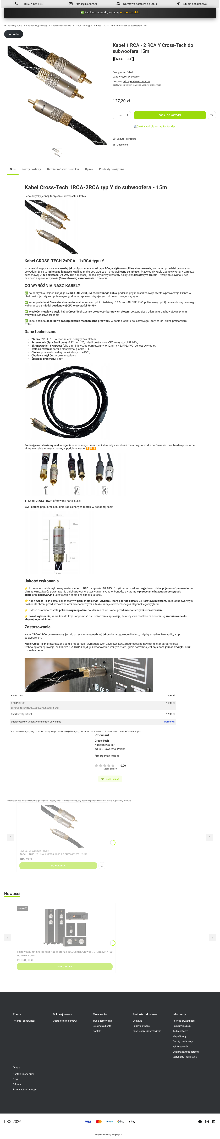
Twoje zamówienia (103, 1020)
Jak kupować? (180, 1046)
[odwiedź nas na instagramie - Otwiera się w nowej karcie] (207, 1122)
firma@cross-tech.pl (107, 755)
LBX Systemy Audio (13, 25)
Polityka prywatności (184, 1020)
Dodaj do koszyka (170, 115)
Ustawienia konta (102, 1025)
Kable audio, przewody (36, 25)
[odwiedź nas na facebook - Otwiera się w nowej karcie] (200, 1122)
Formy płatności (141, 1025)
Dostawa (137, 1020)
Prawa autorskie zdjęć (24, 1089)
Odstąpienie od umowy (65, 1020)
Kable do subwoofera (61, 25)
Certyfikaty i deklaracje (185, 1056)
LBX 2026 (12, 1121)
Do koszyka (58, 865)
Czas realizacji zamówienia (147, 1031)
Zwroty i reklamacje (183, 1041)
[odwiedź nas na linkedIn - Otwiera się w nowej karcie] (214, 1122)
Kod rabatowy (180, 1031)
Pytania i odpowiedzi (24, 1020)
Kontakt (97, 1031)
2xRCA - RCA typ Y (83, 25)
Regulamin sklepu (182, 1025)
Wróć (14, 34)
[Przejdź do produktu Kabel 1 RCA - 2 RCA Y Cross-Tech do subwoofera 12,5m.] (62, 826)
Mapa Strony (179, 1036)
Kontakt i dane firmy (23, 1074)
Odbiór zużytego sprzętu (186, 1051)
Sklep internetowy (107, 1134)
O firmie (17, 1084)
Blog (15, 1079)
